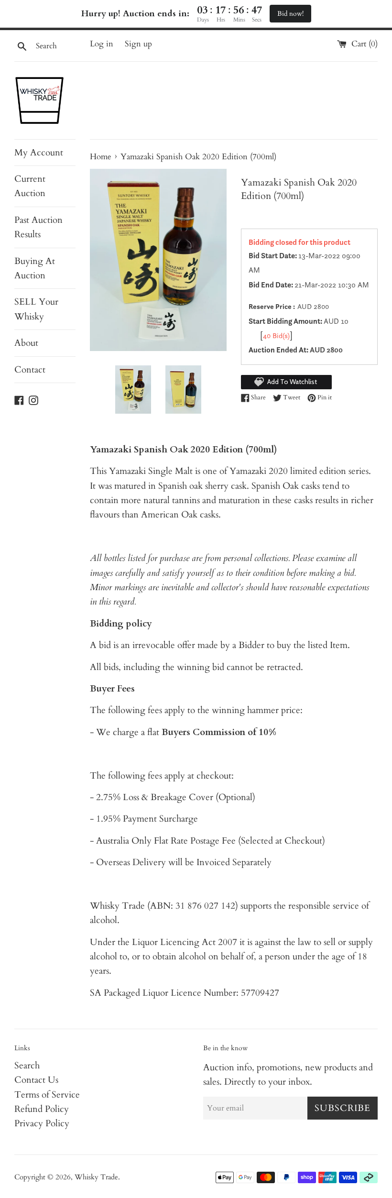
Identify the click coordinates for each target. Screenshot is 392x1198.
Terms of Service (47, 1094)
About (26, 343)
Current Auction (29, 186)
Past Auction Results (38, 227)
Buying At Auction (34, 268)
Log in (101, 43)
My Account (38, 152)
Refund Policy (41, 1109)
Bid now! (290, 13)
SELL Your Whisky (36, 309)
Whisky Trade (96, 1177)
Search (27, 1065)
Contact (29, 369)
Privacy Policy (41, 1123)
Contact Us (36, 1080)
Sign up (138, 43)
